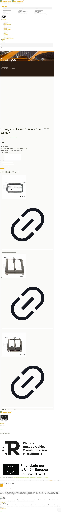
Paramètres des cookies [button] (25, 482)
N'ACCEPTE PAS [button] (12, 482)
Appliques (5, 22)
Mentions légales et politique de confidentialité (21, 477)
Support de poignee (7, 37)
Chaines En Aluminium (7, 27)
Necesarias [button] (2, 496)
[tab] (27, 139)
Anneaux (5, 20)
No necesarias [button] (2, 502)
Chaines (5, 25)
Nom (1, 162)
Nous (6, 478)
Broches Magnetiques (7, 24)
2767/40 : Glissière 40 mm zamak (9, 252)
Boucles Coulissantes (7, 29)
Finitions (3, 39)
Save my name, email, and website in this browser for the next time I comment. (14, 166)
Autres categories (7, 35)
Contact (3, 42)
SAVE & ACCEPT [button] (3, 508)
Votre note (2, 152)
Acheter (3, 40)
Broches (5, 23)
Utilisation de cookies (32, 477)
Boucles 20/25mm (5, 67)
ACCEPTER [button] (50, 480)
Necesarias (3, 497)
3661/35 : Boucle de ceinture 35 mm (9, 330)
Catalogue (4, 19)
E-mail (1, 164)
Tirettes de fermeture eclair (8, 38)
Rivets (5, 33)
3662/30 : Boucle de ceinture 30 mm (9, 409)
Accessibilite (2, 478)
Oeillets (5, 32)
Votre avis (2, 160)
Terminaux (6, 34)
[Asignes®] (17, 3)
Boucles (5, 28)
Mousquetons (6, 30)
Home (3, 64)
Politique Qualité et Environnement (42, 477)
